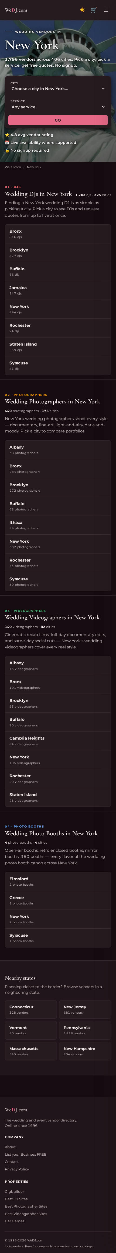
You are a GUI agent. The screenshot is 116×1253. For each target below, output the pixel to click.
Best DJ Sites (16, 1199)
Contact (12, 1161)
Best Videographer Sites (26, 1214)
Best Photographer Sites (26, 1206)
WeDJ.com (13, 167)
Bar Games (14, 1221)
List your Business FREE (25, 1154)
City (14, 83)
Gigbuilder (14, 1191)
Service (18, 101)
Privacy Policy (17, 1169)
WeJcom (16, 10)
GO (58, 120)
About (10, 1147)
